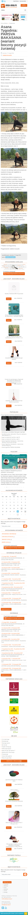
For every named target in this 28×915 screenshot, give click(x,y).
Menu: (3, 10)
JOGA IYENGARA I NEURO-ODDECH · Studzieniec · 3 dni (13, 575)
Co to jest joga (5, 739)
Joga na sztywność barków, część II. (11, 437)
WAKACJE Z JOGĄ (6, 539)
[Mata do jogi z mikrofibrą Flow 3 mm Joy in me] (14, 816)
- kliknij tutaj (13, 761)
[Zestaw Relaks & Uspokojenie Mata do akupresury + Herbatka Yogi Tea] (14, 308)
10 (23, 487)
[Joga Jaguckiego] (14, 719)
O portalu (6, 884)
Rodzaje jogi (5, 741)
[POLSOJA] (14, 859)
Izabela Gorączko (7, 55)
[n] (14, 17)
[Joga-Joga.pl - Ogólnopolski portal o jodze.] (9, 6)
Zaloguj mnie (23, 1)
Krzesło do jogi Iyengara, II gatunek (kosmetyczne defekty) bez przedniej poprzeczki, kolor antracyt (14, 381)
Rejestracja (16, 1)
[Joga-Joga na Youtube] (5, 1)
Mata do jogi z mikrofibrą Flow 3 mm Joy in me (14, 823)
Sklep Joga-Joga (7, 882)
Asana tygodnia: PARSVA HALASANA (11, 447)
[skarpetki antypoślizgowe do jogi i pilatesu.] (14, 351)
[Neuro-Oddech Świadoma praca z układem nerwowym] (14, 461)
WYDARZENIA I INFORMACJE (9, 534)
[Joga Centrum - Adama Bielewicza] (14, 729)
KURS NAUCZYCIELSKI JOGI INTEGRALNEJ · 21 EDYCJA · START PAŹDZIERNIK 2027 (12, 589)
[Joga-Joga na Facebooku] (2, 1)
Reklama (6, 889)
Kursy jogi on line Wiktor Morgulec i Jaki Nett (13, 432)
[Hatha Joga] (14, 700)
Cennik (5, 890)
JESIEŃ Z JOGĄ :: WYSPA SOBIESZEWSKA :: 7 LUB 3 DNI (13, 604)
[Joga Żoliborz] (14, 709)
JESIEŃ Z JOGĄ (6, 542)
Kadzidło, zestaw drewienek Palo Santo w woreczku (14, 401)
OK (25, 913)
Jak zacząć (4, 745)
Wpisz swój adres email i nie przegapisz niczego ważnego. (13, 522)
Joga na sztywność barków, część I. (11, 439)
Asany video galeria (7, 756)
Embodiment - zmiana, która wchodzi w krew (13, 580)
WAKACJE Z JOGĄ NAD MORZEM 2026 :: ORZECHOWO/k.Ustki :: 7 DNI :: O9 (11, 564)
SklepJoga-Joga (23, 5)
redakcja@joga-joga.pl (7, 898)
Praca (5, 887)
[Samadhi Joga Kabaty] (14, 693)
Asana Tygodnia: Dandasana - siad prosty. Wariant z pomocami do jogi (12, 441)
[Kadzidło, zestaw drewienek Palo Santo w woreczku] (14, 394)
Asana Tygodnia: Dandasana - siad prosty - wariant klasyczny (13, 444)
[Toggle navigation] (25, 10)
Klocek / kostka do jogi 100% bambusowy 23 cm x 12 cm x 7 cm (14, 337)
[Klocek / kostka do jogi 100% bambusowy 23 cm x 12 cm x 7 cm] (14, 330)
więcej (8, 299)
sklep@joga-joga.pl (6, 904)
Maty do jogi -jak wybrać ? (8, 750)
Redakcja (6, 885)
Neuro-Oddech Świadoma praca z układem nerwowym (11, 471)
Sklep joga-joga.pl (6, 748)
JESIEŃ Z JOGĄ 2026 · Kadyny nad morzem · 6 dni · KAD (13, 595)
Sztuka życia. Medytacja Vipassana (14, 801)
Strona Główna (4, 23)
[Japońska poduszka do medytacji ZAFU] (14, 773)
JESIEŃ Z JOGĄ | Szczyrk (7, 584)
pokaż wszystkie (6, 609)
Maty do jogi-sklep (6, 758)
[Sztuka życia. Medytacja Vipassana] (14, 795)
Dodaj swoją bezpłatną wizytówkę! (15, 273)
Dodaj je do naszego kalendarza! (15, 547)
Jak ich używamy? (19, 913)
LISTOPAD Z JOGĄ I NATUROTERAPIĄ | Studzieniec (14, 600)
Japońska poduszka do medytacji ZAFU (14, 780)
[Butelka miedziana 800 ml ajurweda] (14, 287)
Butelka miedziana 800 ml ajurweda (14, 293)
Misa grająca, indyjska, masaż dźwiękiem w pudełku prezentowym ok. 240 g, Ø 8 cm (14, 845)
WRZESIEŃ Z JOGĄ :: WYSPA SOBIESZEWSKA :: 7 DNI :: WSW (13, 569)
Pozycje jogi (5, 754)
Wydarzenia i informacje (8, 752)
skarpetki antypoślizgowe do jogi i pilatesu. (14, 358)
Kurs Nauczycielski (8, 536)
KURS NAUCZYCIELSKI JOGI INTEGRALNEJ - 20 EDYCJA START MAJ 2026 (12, 558)
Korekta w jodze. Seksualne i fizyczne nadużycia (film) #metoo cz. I (14, 434)
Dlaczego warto (6, 743)
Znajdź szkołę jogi (6, 746)
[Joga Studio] (14, 686)
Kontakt (5, 892)
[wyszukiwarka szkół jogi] (14, 266)
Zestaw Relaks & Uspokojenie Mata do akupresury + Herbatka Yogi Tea (14, 315)
